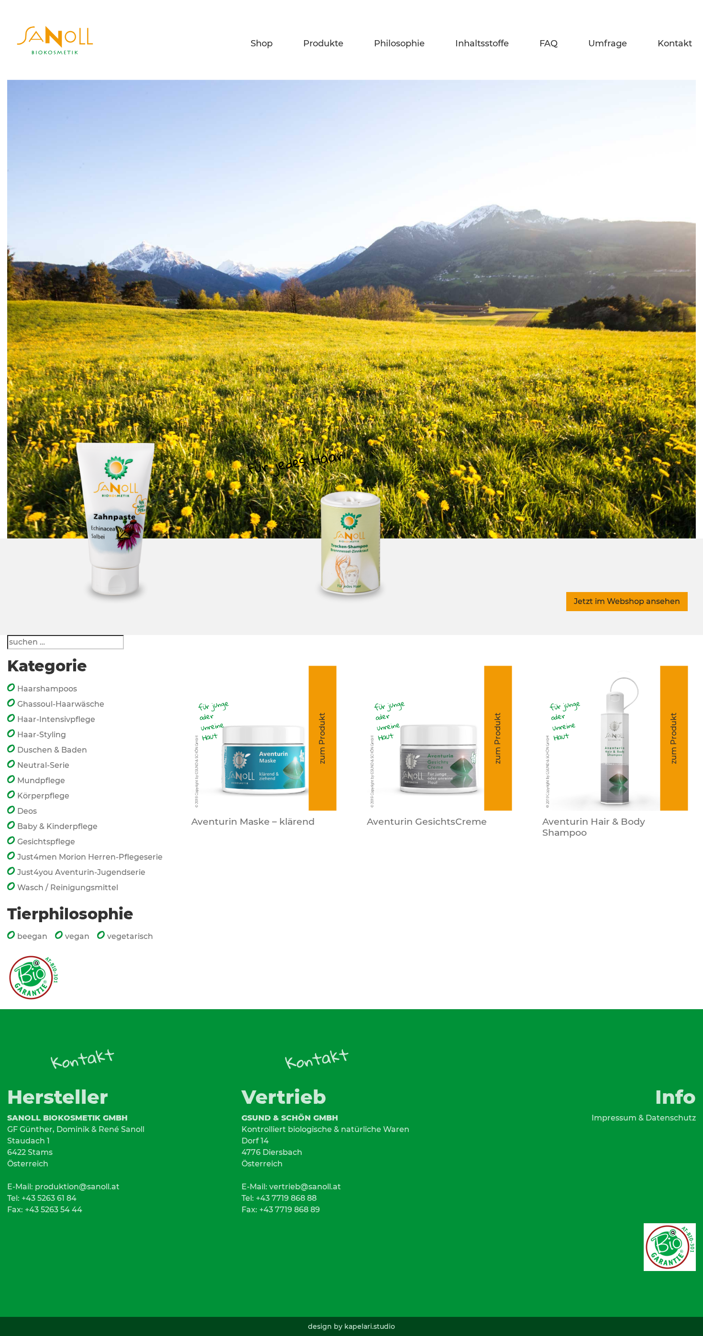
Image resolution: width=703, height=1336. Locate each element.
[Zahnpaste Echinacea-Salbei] (117, 492)
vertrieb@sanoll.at (305, 1186)
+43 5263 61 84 (49, 1198)
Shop (263, 42)
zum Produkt (322, 738)
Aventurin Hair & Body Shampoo (593, 827)
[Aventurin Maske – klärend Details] (263, 738)
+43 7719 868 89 (289, 1209)
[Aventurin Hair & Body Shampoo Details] (614, 738)
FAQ (550, 42)
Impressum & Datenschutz (644, 1117)
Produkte (325, 42)
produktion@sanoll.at (77, 1186)
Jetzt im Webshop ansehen (627, 601)
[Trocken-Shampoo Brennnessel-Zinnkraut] (351, 492)
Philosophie (401, 42)
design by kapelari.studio (351, 1326)
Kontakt (675, 42)
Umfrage (609, 42)
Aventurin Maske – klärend (253, 821)
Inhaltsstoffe (484, 42)
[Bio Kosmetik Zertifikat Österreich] (33, 973)
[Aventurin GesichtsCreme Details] (439, 738)
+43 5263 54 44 (53, 1209)
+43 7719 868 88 (286, 1198)
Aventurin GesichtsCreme (427, 821)
